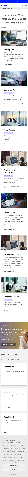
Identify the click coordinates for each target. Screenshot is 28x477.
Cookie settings (14, 474)
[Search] (23, 5)
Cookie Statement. (20, 462)
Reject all (14, 470)
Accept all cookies (14, 465)
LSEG (16, 1)
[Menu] (26, 5)
